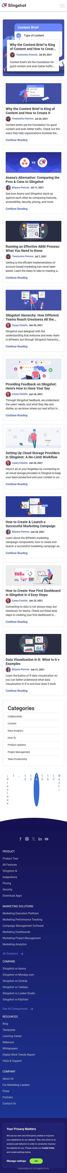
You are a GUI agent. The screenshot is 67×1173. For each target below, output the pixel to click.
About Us (8, 1078)
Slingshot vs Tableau (15, 987)
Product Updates (17, 744)
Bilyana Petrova (20, 187)
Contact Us (9, 1103)
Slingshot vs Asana (14, 968)
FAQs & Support (12, 1060)
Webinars (8, 1042)
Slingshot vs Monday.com (18, 974)
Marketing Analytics (15, 944)
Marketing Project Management (22, 938)
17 (53, 777)
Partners (8, 1097)
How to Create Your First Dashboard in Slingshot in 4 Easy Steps (33, 593)
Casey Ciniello (20, 325)
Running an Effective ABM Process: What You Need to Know (33, 248)
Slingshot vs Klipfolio (15, 999)
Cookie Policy (48, 1148)
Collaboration (15, 716)
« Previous (8, 789)
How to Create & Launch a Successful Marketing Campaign (30, 524)
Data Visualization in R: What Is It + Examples (33, 661)
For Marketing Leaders (16, 1085)
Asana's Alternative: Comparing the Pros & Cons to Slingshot (32, 180)
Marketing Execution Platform (21, 913)
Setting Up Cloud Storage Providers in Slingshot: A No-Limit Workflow (33, 455)
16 (48, 777)
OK (36, 1161)
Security (7, 889)
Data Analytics (15, 730)
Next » (59, 782)
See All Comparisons (15, 1008)
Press (6, 1091)
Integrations (10, 877)
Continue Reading (16, 140)
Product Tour (10, 858)
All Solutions (10, 953)
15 (42, 777)
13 (31, 777)
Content (12, 723)
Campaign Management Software (23, 925)
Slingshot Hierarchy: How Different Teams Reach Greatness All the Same (32, 317)
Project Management (19, 752)
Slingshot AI (10, 871)
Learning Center (12, 1036)
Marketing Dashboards (16, 932)
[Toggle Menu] (62, 5)
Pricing (7, 883)
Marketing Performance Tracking (22, 919)
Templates (9, 1030)
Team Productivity (17, 759)
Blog (5, 1023)
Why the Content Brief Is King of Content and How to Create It (32, 47)
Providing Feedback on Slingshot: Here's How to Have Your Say (31, 386)
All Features (10, 864)
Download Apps (12, 895)
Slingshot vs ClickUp (15, 981)
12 (25, 777)
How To (12, 737)
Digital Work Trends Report (19, 1054)
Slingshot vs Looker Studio (19, 993)
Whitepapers (10, 1048)
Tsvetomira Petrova (27, 54)
